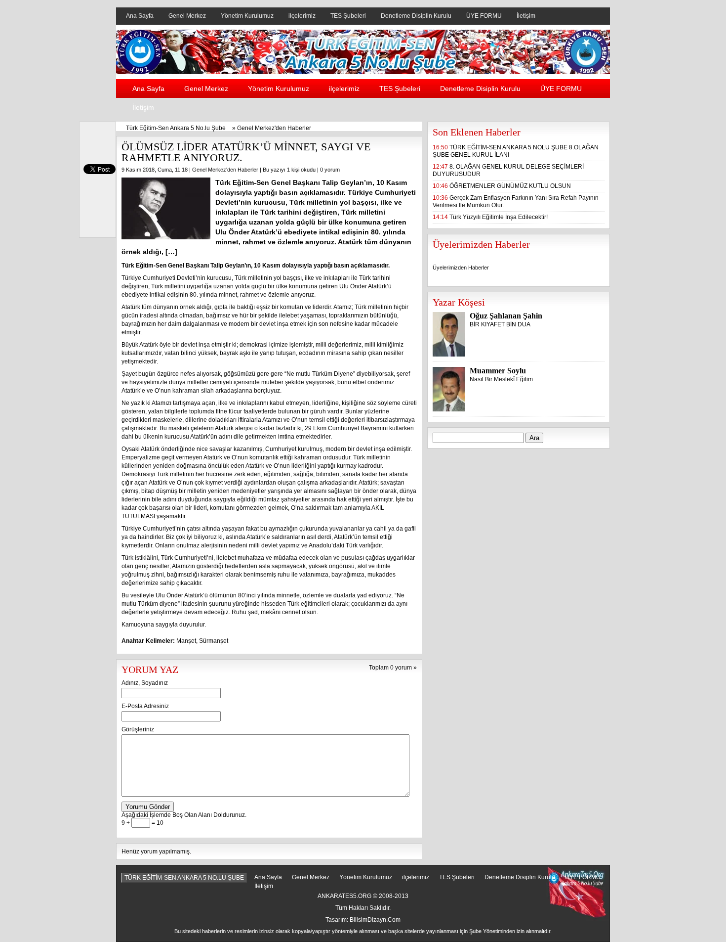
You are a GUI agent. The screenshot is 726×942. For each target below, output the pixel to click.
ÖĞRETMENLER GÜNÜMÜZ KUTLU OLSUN (510, 185)
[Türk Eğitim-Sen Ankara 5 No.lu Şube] (363, 72)
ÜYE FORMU (484, 15)
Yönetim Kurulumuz (247, 15)
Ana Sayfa (140, 15)
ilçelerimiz (302, 15)
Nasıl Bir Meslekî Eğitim (501, 379)
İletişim (526, 15)
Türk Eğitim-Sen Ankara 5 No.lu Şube (176, 128)
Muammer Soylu (498, 370)
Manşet (186, 640)
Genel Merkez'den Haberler (274, 128)
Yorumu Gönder (147, 806)
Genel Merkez (187, 15)
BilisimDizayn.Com (375, 919)
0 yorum (330, 170)
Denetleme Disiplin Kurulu (416, 15)
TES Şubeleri (348, 15)
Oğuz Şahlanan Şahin (506, 316)
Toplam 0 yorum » (393, 667)
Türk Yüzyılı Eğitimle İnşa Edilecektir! (498, 217)
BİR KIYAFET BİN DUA (500, 324)
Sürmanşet (213, 640)
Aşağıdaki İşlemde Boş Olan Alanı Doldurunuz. (183, 814)
